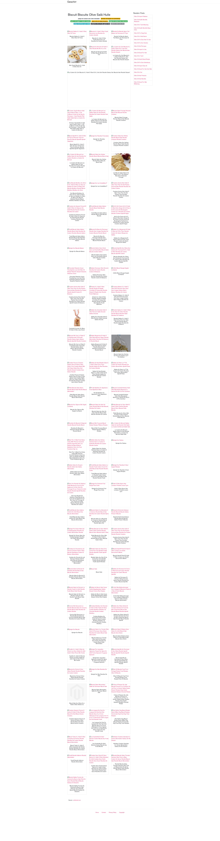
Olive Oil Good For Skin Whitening (140, 83)
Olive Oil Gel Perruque (140, 46)
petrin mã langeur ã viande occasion (80, 21)
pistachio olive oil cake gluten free (100, 24)
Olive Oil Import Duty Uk (140, 66)
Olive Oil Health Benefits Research (140, 20)
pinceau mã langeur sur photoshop (110, 18)
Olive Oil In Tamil (138, 56)
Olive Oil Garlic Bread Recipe (142, 59)
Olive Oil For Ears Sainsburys (142, 62)
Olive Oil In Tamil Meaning (141, 25)
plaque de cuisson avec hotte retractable (89, 18)
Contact (104, 812)
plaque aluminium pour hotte (82, 24)
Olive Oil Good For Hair (140, 52)
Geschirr (71, 2)
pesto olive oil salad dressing (100, 21)
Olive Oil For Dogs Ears (140, 33)
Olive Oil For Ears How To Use (142, 39)
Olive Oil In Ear (138, 72)
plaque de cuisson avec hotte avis (118, 21)
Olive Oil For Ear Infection (141, 43)
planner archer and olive (117, 24)
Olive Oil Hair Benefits (140, 79)
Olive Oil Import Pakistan (140, 16)
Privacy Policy (112, 812)
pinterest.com (77, 800)
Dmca (97, 812)
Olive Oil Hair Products (140, 75)
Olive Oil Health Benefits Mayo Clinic (142, 29)
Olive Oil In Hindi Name (140, 36)
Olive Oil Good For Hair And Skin (143, 69)
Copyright (121, 812)
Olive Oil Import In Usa (140, 49)
